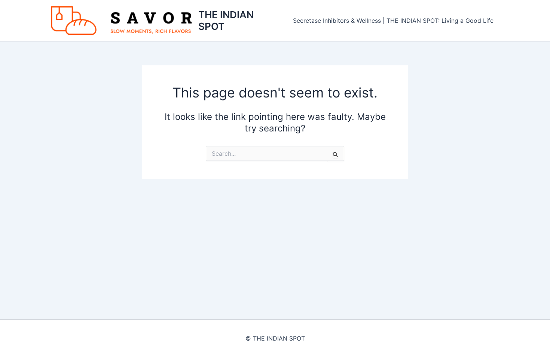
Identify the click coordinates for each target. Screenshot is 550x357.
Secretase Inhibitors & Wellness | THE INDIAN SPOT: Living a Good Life (393, 20)
